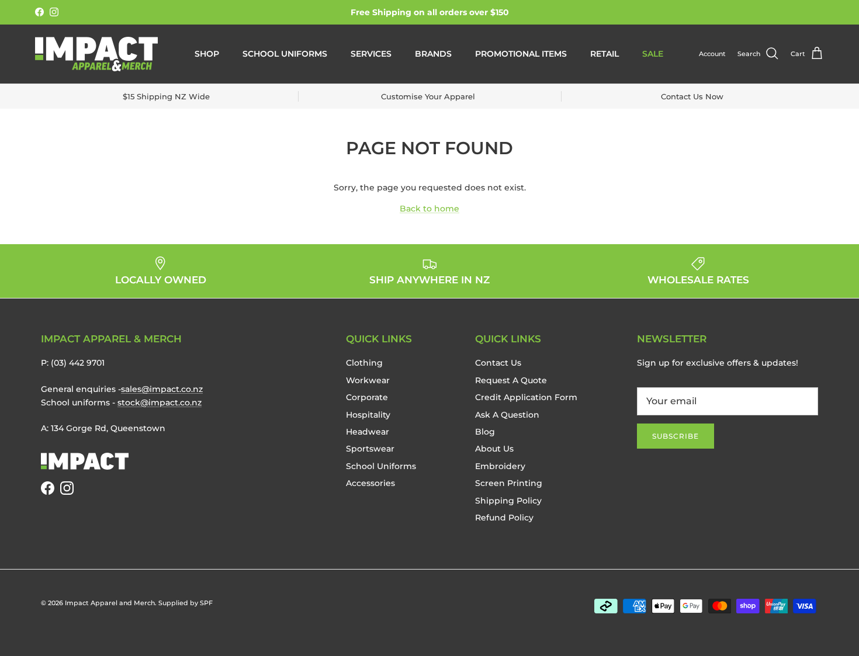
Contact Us (498, 362)
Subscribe (675, 436)
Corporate (367, 397)
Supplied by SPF (185, 603)
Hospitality (368, 414)
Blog (485, 431)
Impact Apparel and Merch (110, 603)
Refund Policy (504, 517)
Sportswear (370, 448)
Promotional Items (521, 53)
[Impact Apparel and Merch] (96, 54)
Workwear (368, 380)
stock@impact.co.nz (159, 402)
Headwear (367, 431)
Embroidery (500, 466)
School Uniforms (285, 53)
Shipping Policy (508, 500)
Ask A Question (507, 414)
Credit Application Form (526, 397)
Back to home (429, 208)
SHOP (207, 53)
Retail (604, 53)
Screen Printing (508, 483)
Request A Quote (511, 380)
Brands (433, 53)
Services (371, 53)
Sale (652, 53)
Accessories (370, 483)
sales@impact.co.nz (162, 389)
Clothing (364, 362)
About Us (494, 448)
